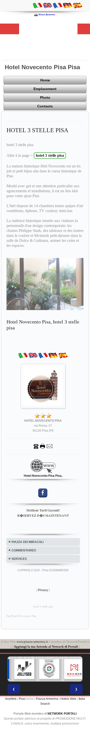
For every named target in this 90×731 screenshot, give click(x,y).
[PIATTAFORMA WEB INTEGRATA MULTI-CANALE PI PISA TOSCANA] (46, 669)
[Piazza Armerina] (45, 14)
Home (45, 80)
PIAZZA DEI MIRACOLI (28, 542)
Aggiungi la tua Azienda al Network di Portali (46, 646)
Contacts (45, 106)
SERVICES (19, 559)
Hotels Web (68, 698)
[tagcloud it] (37, 5)
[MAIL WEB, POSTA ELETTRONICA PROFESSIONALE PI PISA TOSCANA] (71, 669)
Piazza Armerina (47, 698)
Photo (45, 97)
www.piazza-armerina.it (32, 641)
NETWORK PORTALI (62, 713)
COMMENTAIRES (24, 550)
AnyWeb (10, 698)
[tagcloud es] (77, 5)
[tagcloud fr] (57, 5)
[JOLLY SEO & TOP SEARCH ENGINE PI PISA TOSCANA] (21, 669)
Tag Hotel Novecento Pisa (21, 616)
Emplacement (45, 89)
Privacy (43, 590)
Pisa (22, 698)
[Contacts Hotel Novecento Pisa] (43, 446)
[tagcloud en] (47, 5)
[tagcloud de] (67, 5)
